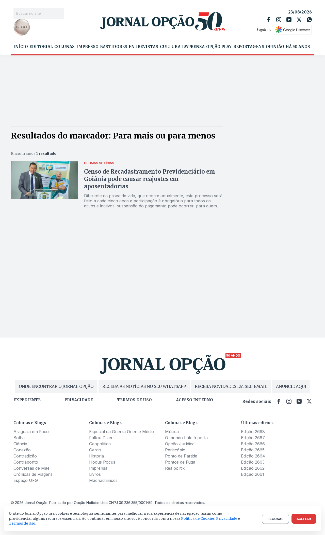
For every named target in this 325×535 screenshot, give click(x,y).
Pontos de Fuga (180, 462)
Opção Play (219, 46)
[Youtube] (288, 19)
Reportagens (248, 46)
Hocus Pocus (102, 462)
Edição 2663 (253, 462)
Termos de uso (134, 400)
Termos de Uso (22, 523)
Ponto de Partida (181, 455)
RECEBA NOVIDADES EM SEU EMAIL (231, 386)
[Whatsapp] (309, 19)
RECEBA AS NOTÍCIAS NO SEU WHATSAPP (144, 386)
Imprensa (193, 46)
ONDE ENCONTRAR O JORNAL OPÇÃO (56, 386)
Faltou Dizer (101, 437)
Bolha (19, 437)
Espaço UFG (25, 480)
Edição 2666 (253, 443)
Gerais (95, 449)
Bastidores (113, 46)
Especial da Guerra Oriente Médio (121, 431)
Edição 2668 (253, 431)
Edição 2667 (253, 437)
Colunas (64, 46)
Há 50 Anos (298, 46)
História (96, 455)
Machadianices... (105, 480)
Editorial (41, 46)
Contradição (25, 455)
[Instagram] (278, 19)
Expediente (27, 400)
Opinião (275, 46)
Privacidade (78, 400)
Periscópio (175, 449)
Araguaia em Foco (31, 431)
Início (20, 46)
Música (172, 431)
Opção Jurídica (179, 443)
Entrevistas (143, 46)
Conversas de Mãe (31, 468)
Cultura (170, 46)
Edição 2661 (252, 474)
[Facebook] (268, 19)
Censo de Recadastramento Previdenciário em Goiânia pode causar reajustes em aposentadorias (149, 179)
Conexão (22, 449)
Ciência (20, 443)
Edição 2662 (253, 468)
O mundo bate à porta (186, 437)
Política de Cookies (198, 518)
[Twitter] (299, 19)
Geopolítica (100, 443)
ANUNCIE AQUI (291, 386)
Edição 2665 (253, 449)
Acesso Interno (194, 400)
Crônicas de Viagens (33, 474)
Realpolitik (175, 468)
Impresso (87, 46)
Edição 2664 (253, 455)
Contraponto (25, 462)
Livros (95, 474)
